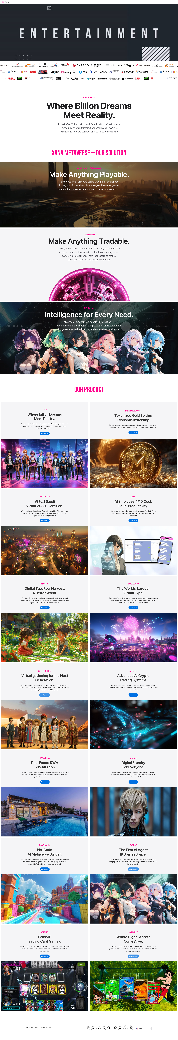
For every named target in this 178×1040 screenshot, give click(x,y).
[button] (143, 1028)
